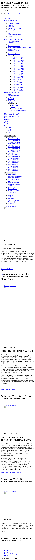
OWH (6, 552)
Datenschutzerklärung (10, 554)
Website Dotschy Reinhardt (8, 389)
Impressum (7, 550)
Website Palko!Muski (7, 269)
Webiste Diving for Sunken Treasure (11, 472)
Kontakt (6, 555)
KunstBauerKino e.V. (14, 14)
